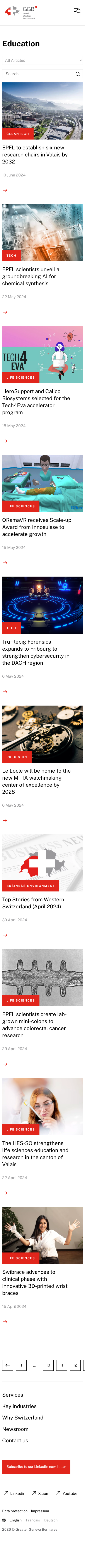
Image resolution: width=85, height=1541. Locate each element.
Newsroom (15, 1429)
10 (48, 1365)
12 (75, 1365)
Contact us (15, 1440)
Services (12, 1395)
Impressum (40, 1511)
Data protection (14, 1511)
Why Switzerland (22, 1417)
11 (61, 1365)
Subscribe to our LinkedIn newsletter (36, 1467)
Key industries (19, 1406)
